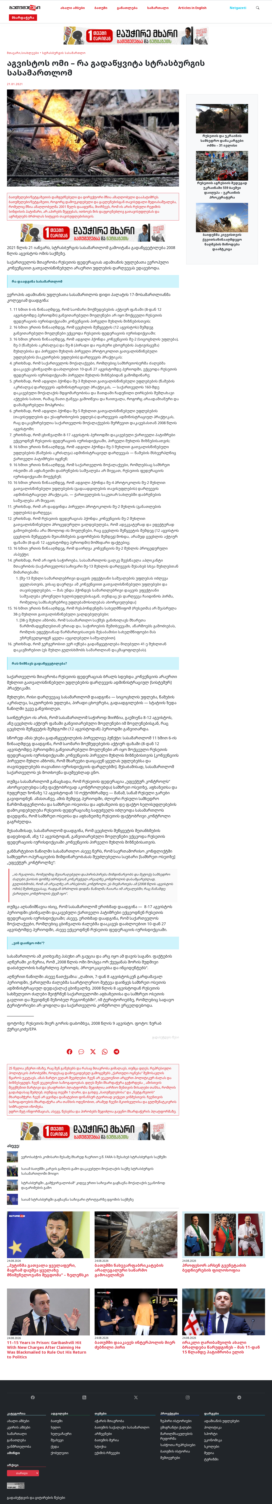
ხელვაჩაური (61, 1434)
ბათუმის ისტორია (175, 1451)
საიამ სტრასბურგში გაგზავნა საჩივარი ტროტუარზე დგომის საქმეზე (77, 1199)
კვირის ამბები (18, 1427)
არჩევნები (103, 1434)
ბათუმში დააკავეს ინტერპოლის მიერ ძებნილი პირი (135, 1345)
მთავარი (14, 53)
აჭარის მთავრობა (109, 1421)
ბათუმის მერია (107, 1440)
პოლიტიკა (213, 1427)
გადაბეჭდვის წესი (165, 1037)
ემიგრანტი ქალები (175, 1427)
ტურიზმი (211, 1459)
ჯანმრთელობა (19, 1446)
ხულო (56, 1427)
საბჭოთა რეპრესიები (177, 1445)
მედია (209, 1453)
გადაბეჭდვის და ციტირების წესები (36, 1497)
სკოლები (211, 1446)
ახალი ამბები (72, 8)
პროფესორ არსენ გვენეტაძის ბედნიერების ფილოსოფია (214, 1268)
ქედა (55, 1446)
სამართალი (158, 8)
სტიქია (100, 1446)
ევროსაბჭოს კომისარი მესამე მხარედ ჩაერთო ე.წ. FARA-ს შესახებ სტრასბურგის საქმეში (93, 1157)
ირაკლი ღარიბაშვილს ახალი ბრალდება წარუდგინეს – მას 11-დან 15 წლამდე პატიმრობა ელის (221, 1347)
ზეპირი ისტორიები (176, 1421)
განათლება (127, 8)
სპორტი (210, 1434)
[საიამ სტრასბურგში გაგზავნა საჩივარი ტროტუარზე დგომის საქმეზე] (12, 1199)
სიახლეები (30, 53)
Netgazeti (238, 8)
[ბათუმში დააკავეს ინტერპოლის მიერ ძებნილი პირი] (136, 1311)
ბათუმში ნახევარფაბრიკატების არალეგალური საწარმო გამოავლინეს (129, 1270)
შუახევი (57, 1440)
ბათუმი (100, 8)
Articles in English (192, 8)
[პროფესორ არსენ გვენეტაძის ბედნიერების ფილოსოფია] (223, 1234)
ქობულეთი (59, 1453)
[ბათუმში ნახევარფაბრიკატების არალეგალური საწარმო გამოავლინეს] (136, 1234)
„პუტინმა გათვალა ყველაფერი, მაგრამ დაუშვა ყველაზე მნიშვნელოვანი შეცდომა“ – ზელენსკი (48, 1270)
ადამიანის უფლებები (221, 1421)
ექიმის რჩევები (107, 1453)
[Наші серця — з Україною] (24, 8)
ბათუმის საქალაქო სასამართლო (122, 1427)
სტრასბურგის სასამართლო (64, 53)
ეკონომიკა (213, 1440)
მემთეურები (170, 1457)
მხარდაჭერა (23, 17)
